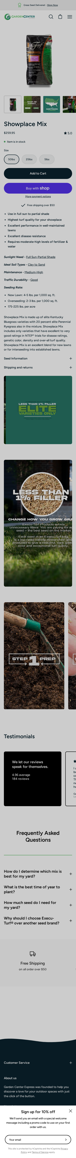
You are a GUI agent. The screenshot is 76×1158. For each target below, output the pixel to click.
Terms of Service (40, 1152)
